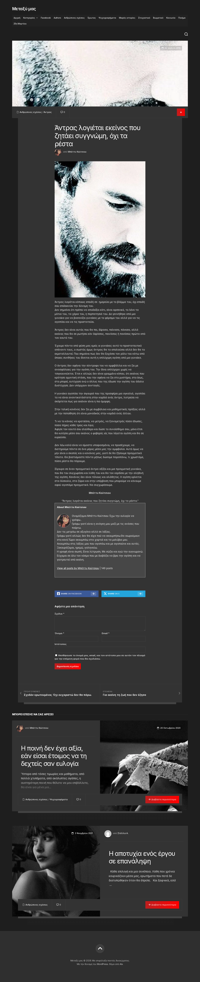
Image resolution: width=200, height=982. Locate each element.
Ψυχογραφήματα (107, 18)
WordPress (102, 964)
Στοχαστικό (144, 18)
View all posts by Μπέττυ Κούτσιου (78, 568)
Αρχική (17, 18)
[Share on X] (19, 99)
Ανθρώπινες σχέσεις (74, 18)
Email (105, 633)
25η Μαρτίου (20, 23)
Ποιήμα (182, 18)
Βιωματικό (158, 18)
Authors (57, 18)
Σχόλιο (59, 613)
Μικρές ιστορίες (127, 18)
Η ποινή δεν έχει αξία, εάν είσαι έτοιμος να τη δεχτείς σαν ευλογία (54, 756)
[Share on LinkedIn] (38, 99)
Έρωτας (92, 18)
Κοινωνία (170, 18)
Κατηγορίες (29, 18)
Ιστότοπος (60, 644)
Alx (121, 964)
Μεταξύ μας (24, 8)
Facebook (46, 18)
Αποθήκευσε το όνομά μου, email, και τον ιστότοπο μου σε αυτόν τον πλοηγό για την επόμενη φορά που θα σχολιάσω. (100, 657)
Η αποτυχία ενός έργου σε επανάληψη (142, 857)
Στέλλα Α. (123, 833)
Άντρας (48, 112)
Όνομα (59, 633)
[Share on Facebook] (25, 99)
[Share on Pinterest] (31, 99)
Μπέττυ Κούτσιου (77, 151)
